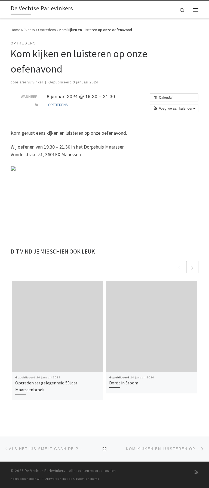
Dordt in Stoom (123, 382)
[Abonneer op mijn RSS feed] (196, 472)
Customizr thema (86, 479)
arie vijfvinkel (31, 82)
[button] (174, 108)
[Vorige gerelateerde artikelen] (179, 267)
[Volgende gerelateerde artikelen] (192, 267)
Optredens (47, 29)
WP (39, 479)
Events (29, 29)
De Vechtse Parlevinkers (45, 470)
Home (15, 29)
